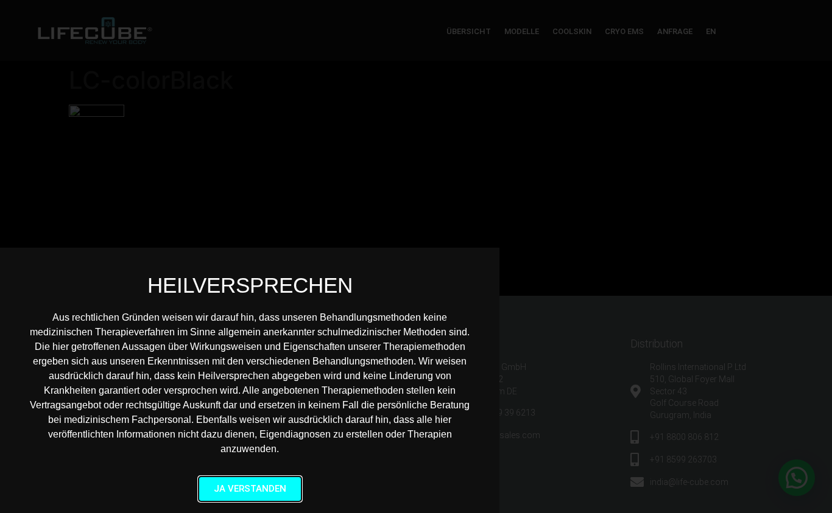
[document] (416, 256)
